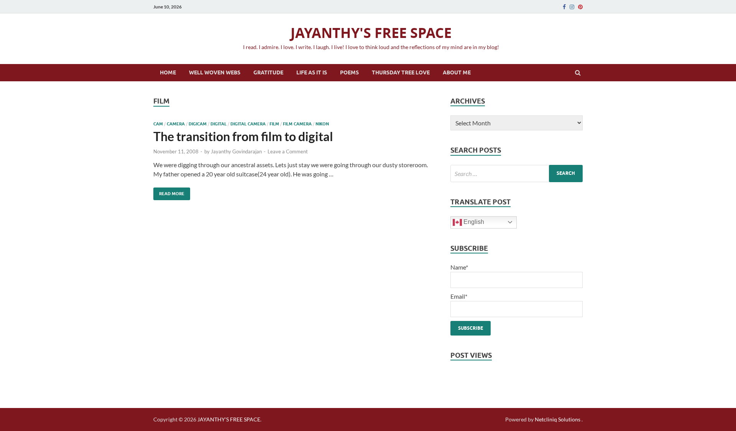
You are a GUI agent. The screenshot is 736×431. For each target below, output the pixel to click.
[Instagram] (572, 6)
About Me (457, 72)
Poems (349, 72)
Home (168, 72)
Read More (168, 192)
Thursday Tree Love (401, 72)
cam (158, 124)
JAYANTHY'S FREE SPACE (371, 32)
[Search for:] (516, 173)
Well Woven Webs (214, 72)
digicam (198, 124)
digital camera (248, 124)
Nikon (322, 124)
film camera (297, 124)
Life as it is (311, 72)
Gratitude (268, 72)
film (274, 124)
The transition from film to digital (243, 136)
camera (176, 124)
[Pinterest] (580, 6)
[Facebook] (564, 6)
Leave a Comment (288, 151)
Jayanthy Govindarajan (236, 151)
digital (218, 124)
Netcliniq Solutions (557, 419)
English (473, 222)
